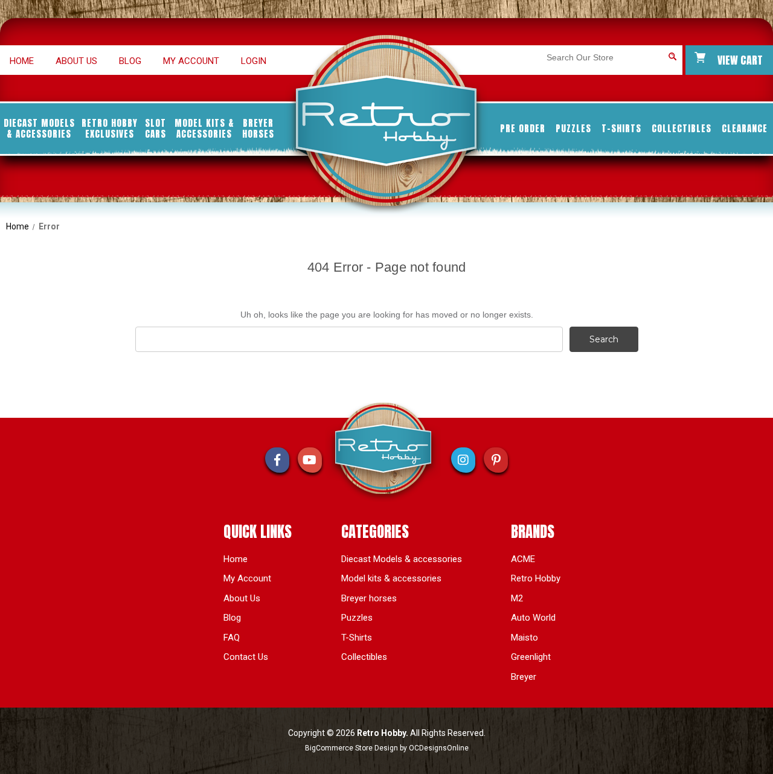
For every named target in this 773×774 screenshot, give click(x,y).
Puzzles (573, 128)
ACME (523, 559)
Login (253, 61)
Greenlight (531, 656)
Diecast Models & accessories (39, 128)
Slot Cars (155, 128)
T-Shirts (621, 128)
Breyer (523, 676)
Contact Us (245, 656)
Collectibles (681, 128)
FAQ (231, 637)
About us (76, 61)
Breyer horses (258, 128)
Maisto (524, 637)
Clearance (745, 128)
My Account (191, 61)
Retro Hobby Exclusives (110, 128)
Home (22, 61)
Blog (130, 61)
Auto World (533, 617)
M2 (517, 598)
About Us (241, 598)
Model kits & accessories (204, 128)
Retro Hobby (535, 578)
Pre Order (522, 128)
